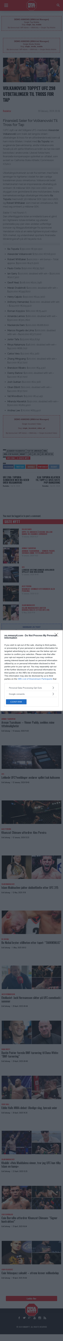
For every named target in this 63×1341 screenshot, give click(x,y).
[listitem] (31, 687)
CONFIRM (16, 702)
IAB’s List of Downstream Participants (35, 679)
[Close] (57, 635)
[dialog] (31, 670)
